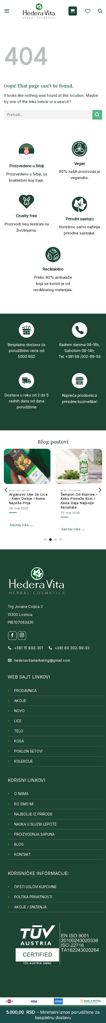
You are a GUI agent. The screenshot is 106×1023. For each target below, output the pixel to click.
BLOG (19, 844)
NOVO (19, 711)
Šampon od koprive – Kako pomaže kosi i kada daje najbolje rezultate (79, 500)
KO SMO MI (23, 804)
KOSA (19, 741)
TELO (18, 731)
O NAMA (21, 794)
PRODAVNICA (25, 691)
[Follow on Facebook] (12, 635)
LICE (17, 721)
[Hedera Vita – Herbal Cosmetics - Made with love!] (39, 11)
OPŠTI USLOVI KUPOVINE (35, 887)
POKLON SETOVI (28, 751)
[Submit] (97, 115)
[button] (7, 11)
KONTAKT (22, 854)
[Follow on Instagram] (22, 635)
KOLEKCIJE (23, 761)
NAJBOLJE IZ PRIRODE (33, 814)
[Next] (99, 489)
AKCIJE (20, 701)
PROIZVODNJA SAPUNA (34, 834)
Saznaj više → (21, 525)
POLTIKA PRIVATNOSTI (33, 897)
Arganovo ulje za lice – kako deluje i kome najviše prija (28, 498)
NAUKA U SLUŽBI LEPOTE (35, 824)
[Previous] (6, 489)
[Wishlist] (87, 11)
